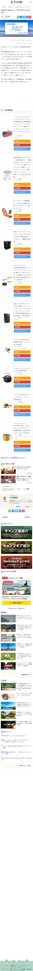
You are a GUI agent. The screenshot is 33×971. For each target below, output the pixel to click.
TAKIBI (4, 7)
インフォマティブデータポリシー (10, 969)
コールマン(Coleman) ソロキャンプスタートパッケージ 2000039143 (22, 397)
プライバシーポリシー (16, 967)
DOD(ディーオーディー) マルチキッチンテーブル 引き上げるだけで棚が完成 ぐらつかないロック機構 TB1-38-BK (22, 236)
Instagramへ (27, 506)
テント (5, 490)
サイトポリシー (24, 965)
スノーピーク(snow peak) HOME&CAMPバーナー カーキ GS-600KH (22, 342)
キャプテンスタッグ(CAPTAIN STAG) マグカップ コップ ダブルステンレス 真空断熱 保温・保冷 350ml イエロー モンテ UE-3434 (21, 428)
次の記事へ (27, 517)
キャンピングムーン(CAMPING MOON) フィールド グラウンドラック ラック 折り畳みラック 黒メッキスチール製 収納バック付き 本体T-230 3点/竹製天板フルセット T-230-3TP (22, 273)
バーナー (11, 490)
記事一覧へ (18, 506)
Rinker (20, 135)
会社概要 (23, 969)
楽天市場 (17, 145)
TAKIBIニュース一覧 (24, 765)
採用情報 (29, 969)
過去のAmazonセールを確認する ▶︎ (16, 608)
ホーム (7, 965)
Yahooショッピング (20, 149)
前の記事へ (5, 517)
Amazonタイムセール (8, 489)
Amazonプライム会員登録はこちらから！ (13, 457)
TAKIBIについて (14, 965)
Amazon (17, 141)
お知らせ (10, 7)
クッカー (19, 489)
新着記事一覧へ (26, 674)
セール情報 (26, 489)
